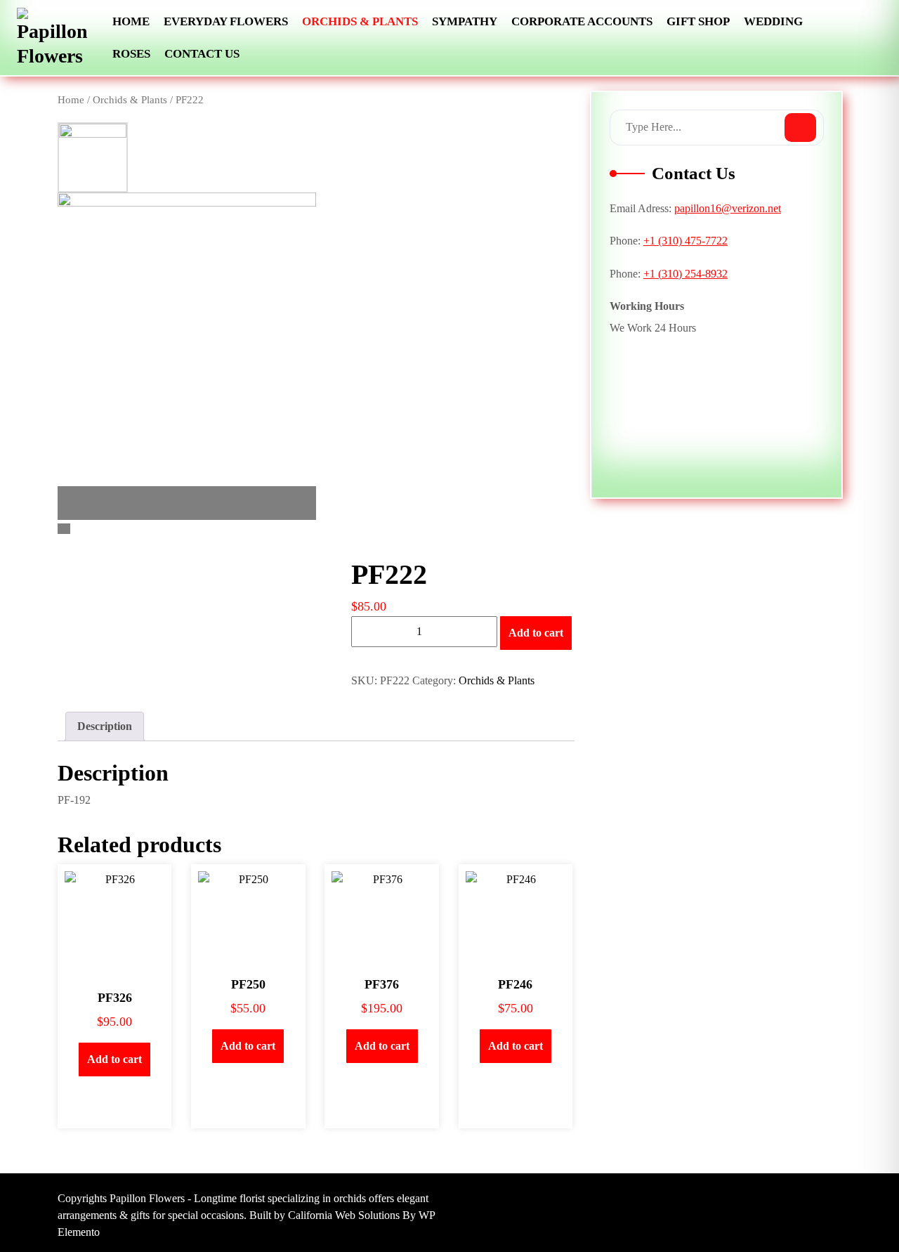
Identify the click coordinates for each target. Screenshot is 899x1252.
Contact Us (201, 53)
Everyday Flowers (226, 21)
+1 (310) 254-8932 (685, 274)
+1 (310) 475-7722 (685, 241)
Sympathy (464, 21)
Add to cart (535, 633)
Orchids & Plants (360, 21)
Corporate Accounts (581, 21)
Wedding (773, 21)
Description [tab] (104, 726)
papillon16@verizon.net (727, 208)
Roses (131, 53)
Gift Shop (698, 21)
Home (131, 21)
